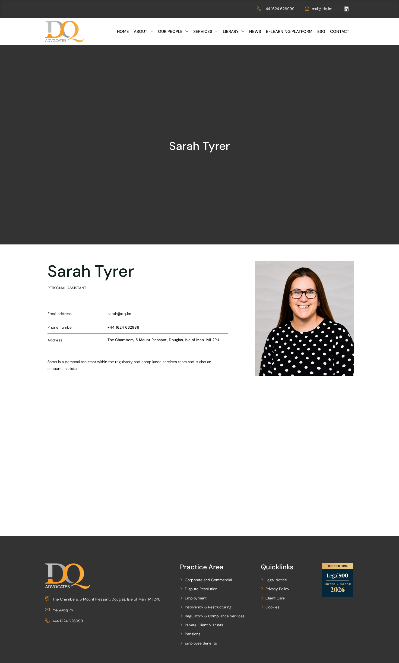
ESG (321, 31)
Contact (339, 31)
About (140, 31)
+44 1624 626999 (279, 8)
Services (202, 31)
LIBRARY (231, 31)
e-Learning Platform (289, 31)
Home (123, 31)
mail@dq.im (322, 8)
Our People (170, 31)
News (255, 31)
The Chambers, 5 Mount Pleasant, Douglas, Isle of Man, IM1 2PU (106, 599)
